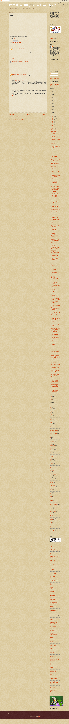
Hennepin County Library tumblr (54, 638)
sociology (51, 422)
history (51, 411)
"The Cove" (53, 136)
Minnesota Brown (52, 653)
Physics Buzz (52, 668)
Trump (51, 471)
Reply (13, 58)
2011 (51, 112)
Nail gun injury (53, 376)
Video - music (52, 449)
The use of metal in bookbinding (54, 184)
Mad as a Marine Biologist (54, 649)
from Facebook (52, 490)
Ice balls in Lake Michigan (55, 219)
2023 (51, 94)
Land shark (53, 344)
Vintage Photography (53, 610)
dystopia (51, 512)
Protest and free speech (55, 171)
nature (51, 407)
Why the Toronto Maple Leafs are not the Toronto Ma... (55, 285)
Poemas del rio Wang (53, 670)
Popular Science (52, 583)
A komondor (53, 289)
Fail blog (51, 631)
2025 (51, 91)
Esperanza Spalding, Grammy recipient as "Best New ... (55, 308)
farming (51, 497)
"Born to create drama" (54, 334)
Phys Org (51, 667)
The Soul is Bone (52, 603)
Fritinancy (51, 633)
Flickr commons (52, 564)
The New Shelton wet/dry (53, 684)
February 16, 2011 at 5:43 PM (23, 61)
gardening (51, 519)
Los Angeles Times (53, 645)
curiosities (51, 423)
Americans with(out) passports (54, 204)
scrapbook (51, 503)
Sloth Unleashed (52, 591)
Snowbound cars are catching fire (54, 234)
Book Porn (51, 619)
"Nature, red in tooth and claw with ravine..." (55, 173)
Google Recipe (53, 151)
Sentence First (52, 675)
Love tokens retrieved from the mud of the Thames (55, 267)
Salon (50, 585)
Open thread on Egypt (54, 386)
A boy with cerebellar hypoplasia (54, 321)
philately (51, 492)
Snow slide (53, 263)
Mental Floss (52, 652)
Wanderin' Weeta (52, 690)
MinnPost (51, 655)
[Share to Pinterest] (17, 41)
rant (50, 438)
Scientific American (53, 674)
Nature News (52, 577)
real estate (51, 475)
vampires (51, 529)
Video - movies (52, 455)
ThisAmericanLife (52, 527)
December (53, 113)
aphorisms (51, 505)
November (53, 115)
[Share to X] (15, 41)
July (52, 121)
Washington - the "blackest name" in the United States (55, 222)
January (53, 393)
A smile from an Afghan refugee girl (55, 371)
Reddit (51, 584)
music (50, 467)
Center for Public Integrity (54, 622)
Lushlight (51, 648)
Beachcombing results (54, 170)
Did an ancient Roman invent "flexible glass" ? (55, 226)
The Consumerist (52, 595)
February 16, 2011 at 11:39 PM (19, 80)
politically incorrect (52, 485)
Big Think (51, 553)
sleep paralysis (52, 518)
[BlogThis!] (14, 41)
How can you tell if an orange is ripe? (54, 154)
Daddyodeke (14, 74)
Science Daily (52, 587)
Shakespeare (52, 501)
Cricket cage (53, 276)
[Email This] (13, 41)
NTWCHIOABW (52, 530)
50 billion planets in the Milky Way (54, 250)
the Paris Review (52, 687)
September (53, 118)
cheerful (51, 452)
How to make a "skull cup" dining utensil (55, 193)
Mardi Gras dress (54, 242)
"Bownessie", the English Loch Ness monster (55, 278)
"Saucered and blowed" (55, 255)
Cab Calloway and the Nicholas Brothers (54, 178)
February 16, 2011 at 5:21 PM (19, 48)
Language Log (52, 569)
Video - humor (52, 460)
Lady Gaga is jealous (54, 372)
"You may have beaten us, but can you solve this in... (55, 207)
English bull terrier (54, 156)
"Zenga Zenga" (53, 135)
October (53, 116)
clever (50, 426)
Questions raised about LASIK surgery (55, 356)
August (53, 119)
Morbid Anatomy (52, 656)
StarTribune (51, 592)
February (53, 128)
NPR (50, 664)
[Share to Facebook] (16, 41)
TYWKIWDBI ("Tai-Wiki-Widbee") (32, 5)
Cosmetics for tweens (54, 323)
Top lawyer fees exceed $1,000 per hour (55, 168)
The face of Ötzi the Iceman (55, 129)
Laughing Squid (52, 570)
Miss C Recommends (53, 573)
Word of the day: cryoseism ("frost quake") (55, 375)
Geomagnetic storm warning (55, 310)
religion (51, 444)
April (52, 125)
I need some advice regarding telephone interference (54, 270)
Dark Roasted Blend (53, 626)
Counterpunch (52, 557)
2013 (51, 109)
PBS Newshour (52, 581)
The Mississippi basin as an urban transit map (55, 329)
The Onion (51, 686)
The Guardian (52, 598)
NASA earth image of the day (54, 659)
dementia (51, 507)
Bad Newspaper (52, 616)
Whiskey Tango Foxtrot (53, 433)
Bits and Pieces (52, 618)
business (51, 429)
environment (51, 440)
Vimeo (14, 38)
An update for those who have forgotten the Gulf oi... (55, 240)
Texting (52, 382)
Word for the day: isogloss (55, 367)
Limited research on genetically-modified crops (55, 342)
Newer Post (11, 114)
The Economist (52, 596)
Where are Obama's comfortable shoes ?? (55, 196)
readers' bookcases (53, 486)
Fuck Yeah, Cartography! (53, 634)
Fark (50, 561)
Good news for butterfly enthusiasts (55, 280)
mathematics (52, 470)
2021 (51, 97)
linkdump (51, 466)
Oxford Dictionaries (53, 666)
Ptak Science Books (53, 671)
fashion (51, 453)
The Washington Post (53, 606)
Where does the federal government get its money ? (55, 164)
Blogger (39, 716)
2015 (51, 106)
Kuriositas (51, 641)
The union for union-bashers (55, 180)
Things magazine (52, 688)
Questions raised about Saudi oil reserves (55, 381)
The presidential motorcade (55, 364)
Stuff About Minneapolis (53, 679)
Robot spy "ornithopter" (55, 287)
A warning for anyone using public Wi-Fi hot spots (55, 191)
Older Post (45, 114)
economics (51, 427)
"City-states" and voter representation (54, 391)
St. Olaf (51, 522)
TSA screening (53, 166)
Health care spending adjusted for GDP (54, 182)
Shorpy (51, 588)
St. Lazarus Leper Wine (55, 351)
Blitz (52, 333)
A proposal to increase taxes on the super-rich (55, 331)
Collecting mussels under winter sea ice (55, 325)
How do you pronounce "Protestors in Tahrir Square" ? (54, 245)
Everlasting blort (52, 560)
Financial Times (52, 563)
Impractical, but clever (54, 161)
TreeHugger (51, 607)
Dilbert (51, 629)
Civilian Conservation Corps (54, 504)
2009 (51, 396)
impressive (51, 408)
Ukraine (51, 496)
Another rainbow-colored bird (55, 293)
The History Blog (52, 681)
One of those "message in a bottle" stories (55, 295)
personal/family (52, 441)
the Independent (52, 599)
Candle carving (53, 131)
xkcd (50, 691)
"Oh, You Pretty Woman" (55, 247)
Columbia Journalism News (54, 556)
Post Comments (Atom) (16, 116)
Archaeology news (52, 549)
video (50, 412)
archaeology (51, 463)
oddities (51, 459)
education (51, 456)
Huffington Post (52, 565)
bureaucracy (51, 482)
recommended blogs (53, 511)
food (50, 437)
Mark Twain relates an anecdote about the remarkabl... (54, 215)
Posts (52, 73)
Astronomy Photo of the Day (54, 550)
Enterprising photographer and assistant (55, 274)
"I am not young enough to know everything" (55, 176)
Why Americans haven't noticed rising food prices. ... (55, 299)
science (51, 415)
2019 (51, 100)
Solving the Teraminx (54, 152)
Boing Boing (51, 554)
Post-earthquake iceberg (55, 224)
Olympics (51, 489)
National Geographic (53, 660)
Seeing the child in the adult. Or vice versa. (55, 358)
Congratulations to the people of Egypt (54, 384)
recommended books (53, 474)
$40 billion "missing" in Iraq (55, 248)
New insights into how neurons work (54, 236)
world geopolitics (52, 445)
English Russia (52, 630)
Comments (52, 75)
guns (50, 493)
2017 (51, 103)
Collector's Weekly (52, 623)
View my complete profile (53, 56)
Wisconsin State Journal (53, 611)
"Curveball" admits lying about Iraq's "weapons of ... (55, 347)
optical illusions (52, 478)
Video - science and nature (16, 42)
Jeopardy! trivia (53, 229)
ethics (50, 434)
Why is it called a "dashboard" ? (54, 353)
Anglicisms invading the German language (55, 261)
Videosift (51, 609)
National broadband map (55, 272)
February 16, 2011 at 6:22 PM (21, 74)
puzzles (51, 481)
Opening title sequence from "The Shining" (55, 147)
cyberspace (51, 442)
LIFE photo (51, 515)
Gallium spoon (53, 200)
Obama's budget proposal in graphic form (55, 319)
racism (51, 516)
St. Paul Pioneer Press (53, 678)
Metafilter (51, 572)
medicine (51, 419)
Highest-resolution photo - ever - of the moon (55, 198)
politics (51, 416)
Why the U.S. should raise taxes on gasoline (55, 189)
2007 (51, 399)
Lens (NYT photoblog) (53, 644)
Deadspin (51, 627)
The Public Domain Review (54, 602)
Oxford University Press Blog (54, 580)
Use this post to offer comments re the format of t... (55, 144)
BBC (50, 552)
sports (51, 448)
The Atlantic (51, 594)
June (52, 122)
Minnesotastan (14, 61)
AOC (50, 526)
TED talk (51, 508)
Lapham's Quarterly (53, 642)
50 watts (51, 546)
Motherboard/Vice (52, 576)
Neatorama (51, 500)
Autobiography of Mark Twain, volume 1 (54, 212)
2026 (51, 90)
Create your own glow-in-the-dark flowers (55, 349)
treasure (51, 477)
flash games (51, 479)
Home (28, 114)
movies (51, 464)
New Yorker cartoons (53, 663)
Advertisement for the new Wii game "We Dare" (55, 160)
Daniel (13, 48)
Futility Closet (52, 637)
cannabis (51, 523)
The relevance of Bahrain (55, 252)
